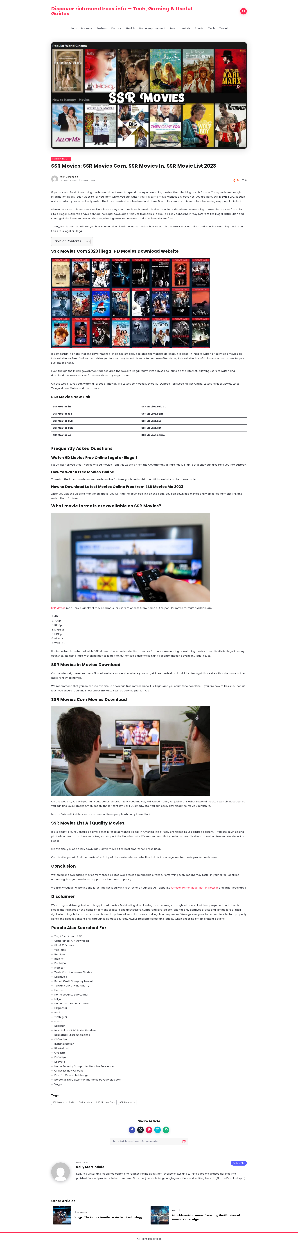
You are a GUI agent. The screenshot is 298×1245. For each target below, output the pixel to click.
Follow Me (238, 1163)
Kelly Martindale (69, 176)
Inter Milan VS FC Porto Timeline (75, 1030)
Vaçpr (58, 1084)
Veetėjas (60, 950)
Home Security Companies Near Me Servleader (84, 1066)
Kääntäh (59, 1026)
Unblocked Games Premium (72, 1003)
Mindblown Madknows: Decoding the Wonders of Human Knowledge (206, 1217)
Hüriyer (59, 990)
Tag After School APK (68, 936)
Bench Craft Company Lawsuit (74, 981)
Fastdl (58, 1021)
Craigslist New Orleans (68, 1070)
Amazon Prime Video (184, 887)
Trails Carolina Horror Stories (73, 972)
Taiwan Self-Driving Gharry (71, 985)
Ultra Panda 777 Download (71, 941)
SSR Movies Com (105, 1102)
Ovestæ (59, 1053)
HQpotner (60, 1008)
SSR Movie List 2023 (64, 1102)
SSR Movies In (127, 1102)
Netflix (203, 887)
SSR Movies (58, 608)
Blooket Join (62, 1048)
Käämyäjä (60, 977)
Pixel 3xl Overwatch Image (71, 1075)
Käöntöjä (60, 1057)
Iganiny (59, 959)
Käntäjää (60, 963)
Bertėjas (59, 954)
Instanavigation (64, 1044)
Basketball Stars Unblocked (72, 1035)
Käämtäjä (60, 1039)
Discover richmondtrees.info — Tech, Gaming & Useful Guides (121, 11)
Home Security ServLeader (71, 994)
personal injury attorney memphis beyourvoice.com (87, 1079)
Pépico (58, 1012)
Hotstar (213, 887)
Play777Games (64, 945)
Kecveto (59, 1062)
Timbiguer (60, 1017)
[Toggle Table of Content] (86, 241)
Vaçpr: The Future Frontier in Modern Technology (108, 1217)
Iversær (59, 968)
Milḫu (57, 999)
